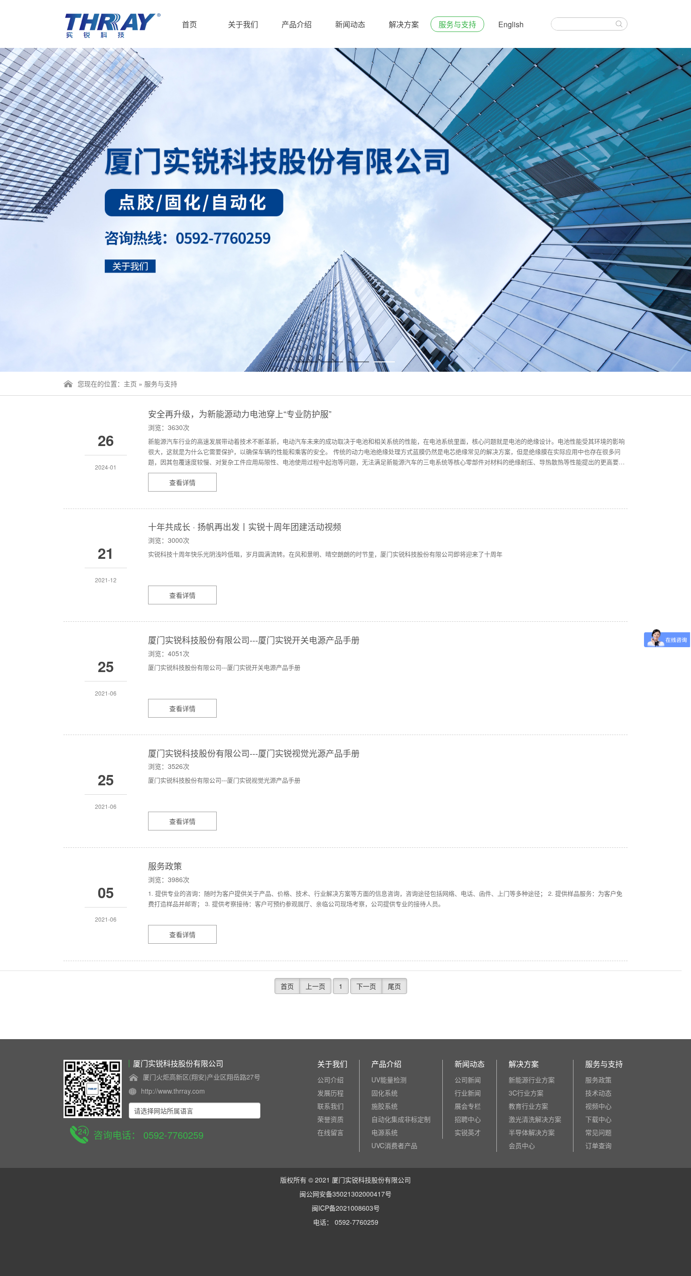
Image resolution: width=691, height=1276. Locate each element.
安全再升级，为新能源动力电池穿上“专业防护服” (239, 413)
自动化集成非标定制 (401, 1119)
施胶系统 (384, 1106)
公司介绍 (330, 1079)
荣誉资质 (330, 1119)
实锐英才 (468, 1132)
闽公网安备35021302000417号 (345, 1193)
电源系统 (384, 1132)
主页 (130, 383)
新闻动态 (350, 24)
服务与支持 (457, 24)
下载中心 (598, 1119)
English (511, 24)
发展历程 (330, 1092)
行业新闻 (468, 1092)
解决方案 (404, 24)
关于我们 (243, 24)
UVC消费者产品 (394, 1145)
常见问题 (598, 1132)
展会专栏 (468, 1106)
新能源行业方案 (532, 1079)
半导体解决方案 (532, 1132)
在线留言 (330, 1132)
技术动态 (598, 1092)
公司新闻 (468, 1079)
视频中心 (598, 1106)
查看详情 (182, 482)
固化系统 (384, 1092)
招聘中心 (468, 1119)
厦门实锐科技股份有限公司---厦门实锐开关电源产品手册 (254, 640)
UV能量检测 (389, 1079)
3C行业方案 (526, 1092)
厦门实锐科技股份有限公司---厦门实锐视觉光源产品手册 (254, 753)
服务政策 (165, 866)
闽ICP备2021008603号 (346, 1208)
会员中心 (522, 1145)
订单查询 (598, 1145)
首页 (189, 24)
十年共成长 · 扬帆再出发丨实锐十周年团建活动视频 (244, 526)
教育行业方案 (528, 1106)
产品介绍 (297, 24)
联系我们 (330, 1106)
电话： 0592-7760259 (345, 1222)
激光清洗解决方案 (535, 1119)
